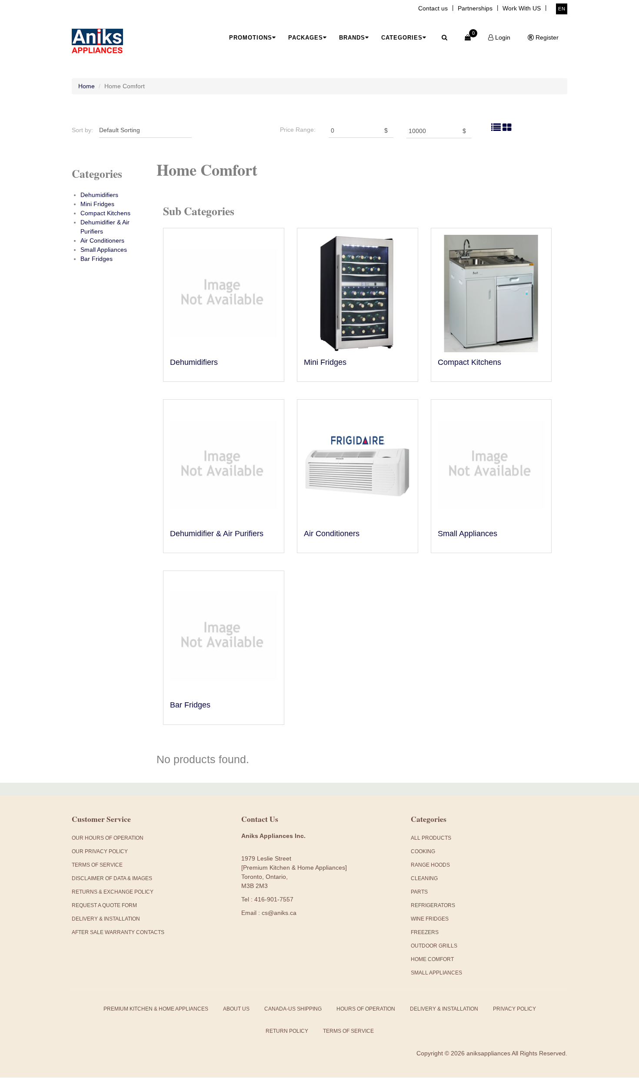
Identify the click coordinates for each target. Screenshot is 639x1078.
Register (546, 37)
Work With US (522, 8)
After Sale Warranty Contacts (118, 932)
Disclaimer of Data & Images (112, 878)
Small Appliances (103, 249)
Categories (402, 37)
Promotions (250, 37)
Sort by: (82, 130)
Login (501, 37)
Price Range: (298, 129)
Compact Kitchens (105, 213)
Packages (305, 37)
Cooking (423, 851)
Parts (419, 892)
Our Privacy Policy (100, 851)
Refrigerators (433, 905)
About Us (236, 1009)
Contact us (433, 8)
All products (431, 838)
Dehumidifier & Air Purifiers (216, 533)
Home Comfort (432, 959)
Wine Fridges (430, 919)
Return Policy (287, 1031)
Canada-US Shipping (293, 1009)
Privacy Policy (514, 1009)
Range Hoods (430, 865)
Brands (352, 37)
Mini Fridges (97, 203)
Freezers (425, 932)
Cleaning (424, 878)
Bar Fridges (96, 258)
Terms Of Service (97, 865)
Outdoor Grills (434, 946)
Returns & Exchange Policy (112, 892)
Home (86, 86)
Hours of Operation (365, 1009)
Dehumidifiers (99, 194)
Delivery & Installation (106, 919)
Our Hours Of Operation (107, 838)
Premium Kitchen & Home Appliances (155, 1009)
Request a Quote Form (104, 905)
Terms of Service (348, 1031)
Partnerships (475, 8)
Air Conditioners (102, 240)
